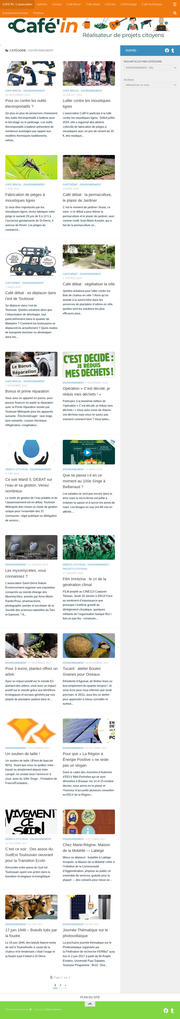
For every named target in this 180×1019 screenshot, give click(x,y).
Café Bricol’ (74, 4)
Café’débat (70, 184)
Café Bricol (13, 90)
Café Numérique (152, 4)
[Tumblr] (173, 50)
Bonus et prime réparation (27, 391)
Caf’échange (129, 4)
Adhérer (42, 4)
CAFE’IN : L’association (17, 4)
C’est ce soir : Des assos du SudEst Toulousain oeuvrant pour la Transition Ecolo (29, 855)
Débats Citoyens (16, 469)
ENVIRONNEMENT (34, 90)
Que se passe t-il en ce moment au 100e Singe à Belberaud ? (84, 481)
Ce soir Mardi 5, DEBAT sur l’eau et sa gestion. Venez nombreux (28, 485)
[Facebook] (167, 50)
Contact (57, 4)
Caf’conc (110, 4)
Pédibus (38, 13)
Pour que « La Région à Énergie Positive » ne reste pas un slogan (85, 760)
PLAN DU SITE (90, 997)
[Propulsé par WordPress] (30, 1009)
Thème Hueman (53, 1009)
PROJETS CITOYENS (75, 568)
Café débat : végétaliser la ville (89, 284)
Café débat (93, 4)
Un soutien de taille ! (22, 754)
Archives (129, 79)
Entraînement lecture (15, 13)
